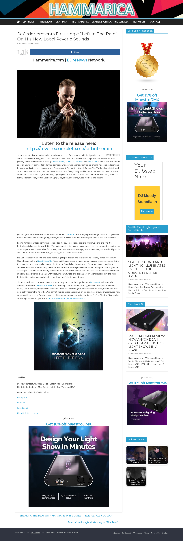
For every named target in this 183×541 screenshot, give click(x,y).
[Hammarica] (91, 2)
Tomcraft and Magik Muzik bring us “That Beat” (94, 522)
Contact (165, 533)
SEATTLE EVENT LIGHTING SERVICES (110, 22)
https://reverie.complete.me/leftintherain (68, 148)
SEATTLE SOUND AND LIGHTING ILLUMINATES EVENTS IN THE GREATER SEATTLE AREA (146, 269)
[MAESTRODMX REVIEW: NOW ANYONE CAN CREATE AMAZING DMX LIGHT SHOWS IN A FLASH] (147, 310)
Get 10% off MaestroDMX (68, 424)
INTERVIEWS (46, 22)
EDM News (77, 60)
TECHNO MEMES (80, 22)
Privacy (146, 533)
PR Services (137, 533)
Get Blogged (126, 533)
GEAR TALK (61, 22)
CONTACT (154, 22)
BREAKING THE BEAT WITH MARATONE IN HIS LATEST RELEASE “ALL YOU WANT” (65, 515)
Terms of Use (155, 533)
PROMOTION (138, 22)
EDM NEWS (28, 22)
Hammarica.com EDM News (29, 43)
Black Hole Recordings (27, 413)
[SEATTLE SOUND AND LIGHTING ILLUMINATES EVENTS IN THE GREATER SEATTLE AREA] (147, 236)
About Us (116, 533)
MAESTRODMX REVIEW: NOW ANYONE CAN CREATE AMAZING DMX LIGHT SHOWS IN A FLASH (146, 343)
